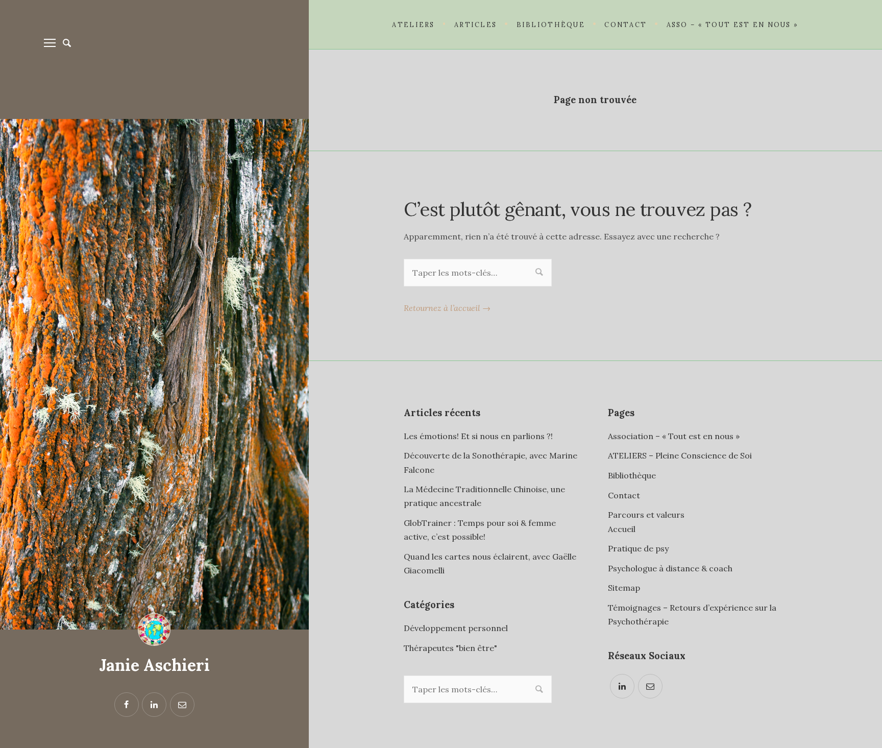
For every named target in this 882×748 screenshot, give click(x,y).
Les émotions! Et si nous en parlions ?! (478, 436)
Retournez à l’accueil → (447, 308)
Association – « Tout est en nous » (674, 436)
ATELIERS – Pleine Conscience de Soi (680, 455)
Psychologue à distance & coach (670, 568)
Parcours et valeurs (646, 515)
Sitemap (624, 588)
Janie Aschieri (154, 665)
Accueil (621, 529)
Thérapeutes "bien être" (450, 648)
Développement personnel (456, 628)
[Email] (650, 686)
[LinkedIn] (622, 686)
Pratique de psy (638, 548)
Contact (624, 495)
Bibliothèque (632, 475)
